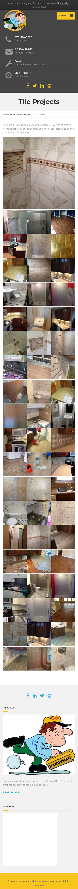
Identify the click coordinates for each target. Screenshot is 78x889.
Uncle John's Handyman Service (16, 114)
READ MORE (11, 792)
